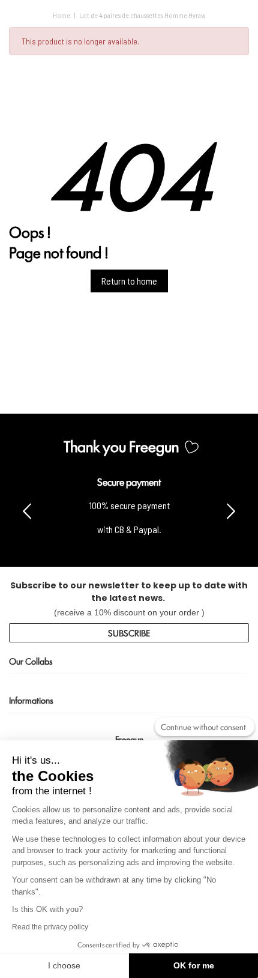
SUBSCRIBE (129, 632)
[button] (231, 510)
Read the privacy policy (50, 927)
